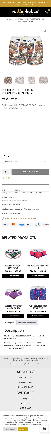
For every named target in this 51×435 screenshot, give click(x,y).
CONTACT (25, 403)
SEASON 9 (38, 193)
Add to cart (30, 171)
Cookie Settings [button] (10, 429)
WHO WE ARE (25, 377)
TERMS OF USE (25, 382)
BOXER (26, 19)
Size (6, 156)
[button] (5, 12)
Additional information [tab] (27, 322)
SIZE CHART (25, 408)
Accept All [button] (22, 429)
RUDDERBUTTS (17, 19)
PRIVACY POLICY (25, 387)
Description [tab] (9, 322)
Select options (13, 275)
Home (8, 19)
